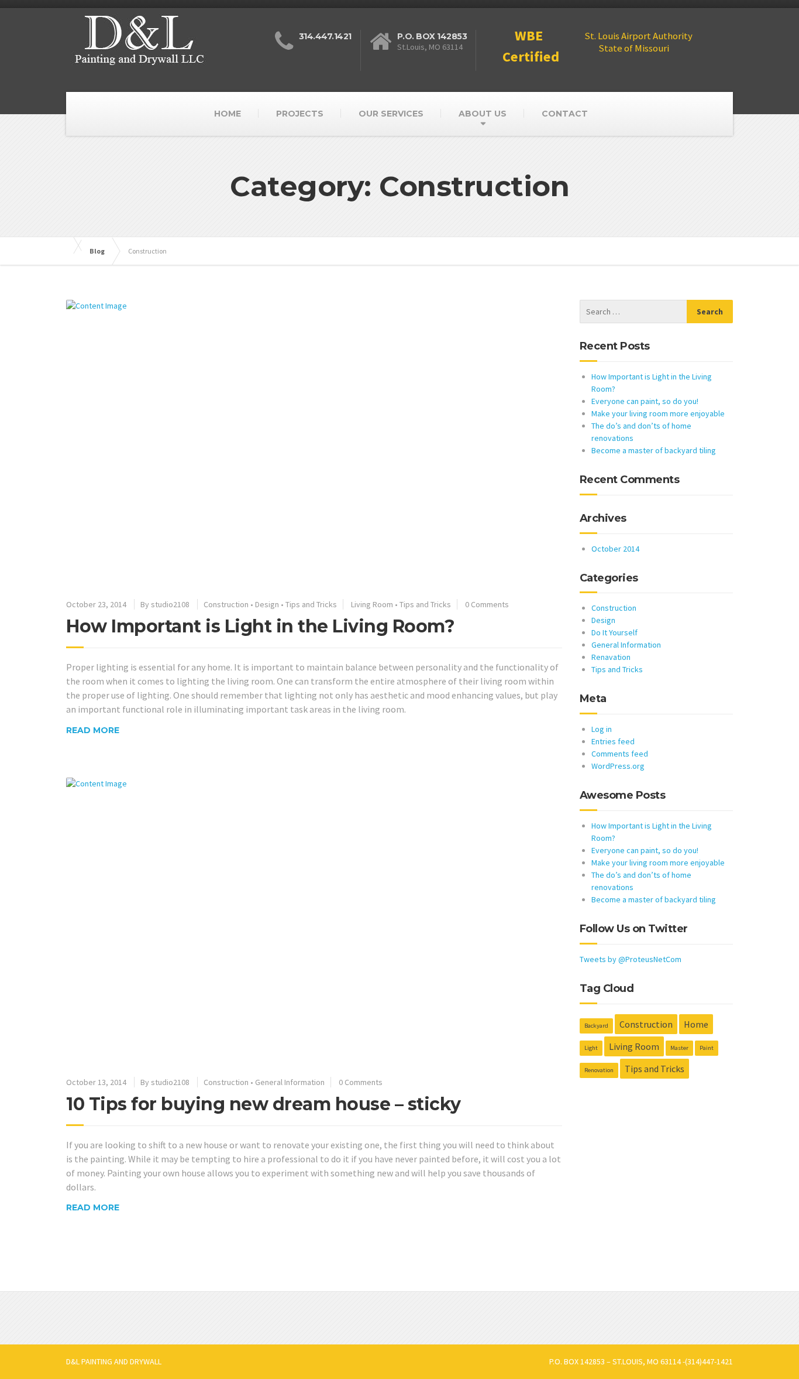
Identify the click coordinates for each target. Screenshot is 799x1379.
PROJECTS (299, 113)
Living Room (372, 604)
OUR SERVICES (391, 113)
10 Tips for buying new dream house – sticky (263, 1104)
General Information (290, 1082)
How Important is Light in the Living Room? (260, 626)
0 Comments (487, 604)
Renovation (599, 1070)
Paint (707, 1048)
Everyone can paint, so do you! (644, 401)
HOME (227, 113)
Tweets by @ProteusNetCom (630, 959)
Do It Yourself (614, 632)
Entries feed (613, 741)
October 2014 (615, 548)
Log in (601, 729)
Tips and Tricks (311, 604)
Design (267, 604)
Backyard (596, 1025)
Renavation (611, 657)
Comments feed (619, 753)
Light (591, 1048)
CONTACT (565, 113)
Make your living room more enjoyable (658, 413)
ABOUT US (483, 113)
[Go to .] (72, 245)
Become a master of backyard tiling (653, 450)
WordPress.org (618, 766)
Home (696, 1024)
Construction (226, 604)
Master (679, 1048)
